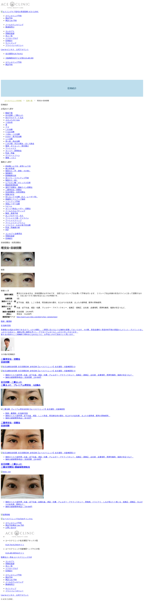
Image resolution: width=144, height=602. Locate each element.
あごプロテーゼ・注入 (14, 216)
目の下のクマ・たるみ (14, 118)
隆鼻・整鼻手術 (11, 213)
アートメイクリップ (13, 220)
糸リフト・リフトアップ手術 (17, 178)
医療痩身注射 (10, 175)
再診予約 (9, 18)
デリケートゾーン (12, 155)
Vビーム (8, 206)
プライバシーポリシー (14, 45)
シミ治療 (9, 139)
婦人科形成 (9, 168)
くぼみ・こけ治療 (12, 134)
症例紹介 (9, 41)
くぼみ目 (9, 122)
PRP (7, 230)
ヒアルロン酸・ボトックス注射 (18, 183)
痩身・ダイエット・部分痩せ (17, 146)
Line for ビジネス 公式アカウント (15, 49)
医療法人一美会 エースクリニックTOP (16, 557)
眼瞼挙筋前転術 (11, 185)
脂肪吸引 (9, 173)
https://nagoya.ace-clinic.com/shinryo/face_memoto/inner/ (37, 317)
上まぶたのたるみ (12, 120)
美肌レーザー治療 (12, 204)
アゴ (7, 127)
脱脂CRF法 (9, 194)
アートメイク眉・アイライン (17, 218)
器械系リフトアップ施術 (15, 199)
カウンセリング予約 (13, 16)
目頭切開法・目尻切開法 (15, 192)
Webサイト (20, 545)
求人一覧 (9, 36)
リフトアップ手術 (12, 201)
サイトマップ (10, 43)
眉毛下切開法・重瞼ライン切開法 (18, 187)
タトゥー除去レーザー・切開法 (18, 209)
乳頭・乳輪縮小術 (12, 227)
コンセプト (9, 31)
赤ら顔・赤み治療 (12, 141)
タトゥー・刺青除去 (13, 151)
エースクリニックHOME (13, 101)
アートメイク (10, 148)
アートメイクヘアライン (15, 223)
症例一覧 (29, 101)
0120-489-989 (10, 553)
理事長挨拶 (9, 34)
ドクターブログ (11, 38)
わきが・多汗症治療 (13, 136)
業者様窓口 (9, 27)
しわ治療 (9, 129)
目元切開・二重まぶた (14, 115)
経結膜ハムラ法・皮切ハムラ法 (18, 166)
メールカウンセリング (14, 25)
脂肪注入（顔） (11, 180)
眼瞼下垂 (9, 113)
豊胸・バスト (10, 158)
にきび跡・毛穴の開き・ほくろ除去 (19, 144)
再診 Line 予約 (11, 20)
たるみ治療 (9, 132)
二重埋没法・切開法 (13, 190)
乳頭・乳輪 (9, 153)
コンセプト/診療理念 (13, 234)
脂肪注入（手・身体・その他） (18, 171)
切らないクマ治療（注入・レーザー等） (21, 197)
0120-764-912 (10, 545)
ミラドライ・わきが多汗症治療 (18, 225)
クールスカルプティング (15, 211)
